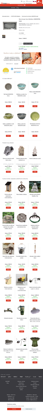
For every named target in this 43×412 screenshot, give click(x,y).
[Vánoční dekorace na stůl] (35, 157)
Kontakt (24, 1)
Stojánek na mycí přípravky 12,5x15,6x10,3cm (22, 288)
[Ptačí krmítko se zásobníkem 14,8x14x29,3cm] (8, 192)
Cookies (35, 388)
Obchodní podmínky (35, 384)
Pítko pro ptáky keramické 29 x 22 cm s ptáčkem (35, 350)
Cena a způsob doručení (21, 386)
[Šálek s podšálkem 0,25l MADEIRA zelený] (8, 122)
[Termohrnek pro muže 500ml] (21, 316)
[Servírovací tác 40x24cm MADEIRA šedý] (10, 33)
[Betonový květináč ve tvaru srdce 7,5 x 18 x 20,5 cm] (8, 347)
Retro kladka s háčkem (21, 194)
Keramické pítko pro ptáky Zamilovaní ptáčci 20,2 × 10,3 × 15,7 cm (35, 319)
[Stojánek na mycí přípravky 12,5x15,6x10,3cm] (21, 285)
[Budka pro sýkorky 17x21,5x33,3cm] (8, 285)
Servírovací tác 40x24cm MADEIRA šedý (30, 16)
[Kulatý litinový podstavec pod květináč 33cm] (21, 223)
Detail (8, 106)
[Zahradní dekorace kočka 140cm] (21, 347)
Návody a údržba (21, 381)
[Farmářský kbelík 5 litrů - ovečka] (21, 254)
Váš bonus (30, 1)
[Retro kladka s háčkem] (21, 192)
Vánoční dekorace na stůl (35, 158)
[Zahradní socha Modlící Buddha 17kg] (35, 192)
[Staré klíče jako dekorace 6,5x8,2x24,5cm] (8, 254)
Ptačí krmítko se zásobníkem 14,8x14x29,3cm (8, 195)
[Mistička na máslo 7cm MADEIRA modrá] (21, 92)
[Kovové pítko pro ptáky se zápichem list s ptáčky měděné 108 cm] (8, 223)
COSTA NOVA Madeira (15, 16)
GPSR (21, 389)
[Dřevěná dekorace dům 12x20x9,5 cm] (21, 157)
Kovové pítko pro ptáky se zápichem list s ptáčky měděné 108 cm (8, 226)
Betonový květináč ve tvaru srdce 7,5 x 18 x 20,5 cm (8, 350)
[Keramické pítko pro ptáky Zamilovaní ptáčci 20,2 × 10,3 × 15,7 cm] (35, 316)
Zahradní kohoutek (8, 318)
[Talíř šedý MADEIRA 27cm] (8, 92)
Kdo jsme (21, 388)
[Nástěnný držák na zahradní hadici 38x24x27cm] (35, 223)
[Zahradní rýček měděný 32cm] (35, 254)
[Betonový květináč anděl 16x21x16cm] (8, 157)
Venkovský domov (5, 16)
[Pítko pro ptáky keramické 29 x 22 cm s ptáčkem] (35, 347)
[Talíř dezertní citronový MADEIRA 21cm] (35, 122)
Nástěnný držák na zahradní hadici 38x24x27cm (35, 226)
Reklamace (21, 383)
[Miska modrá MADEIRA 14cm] (35, 90)
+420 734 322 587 (28, 3)
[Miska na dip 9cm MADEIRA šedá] (21, 122)
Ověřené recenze (35, 381)
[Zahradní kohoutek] (8, 316)
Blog (8, 383)
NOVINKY (8, 381)
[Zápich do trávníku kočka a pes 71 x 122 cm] (35, 285)
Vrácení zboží (21, 384)
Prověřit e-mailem (28, 43)
